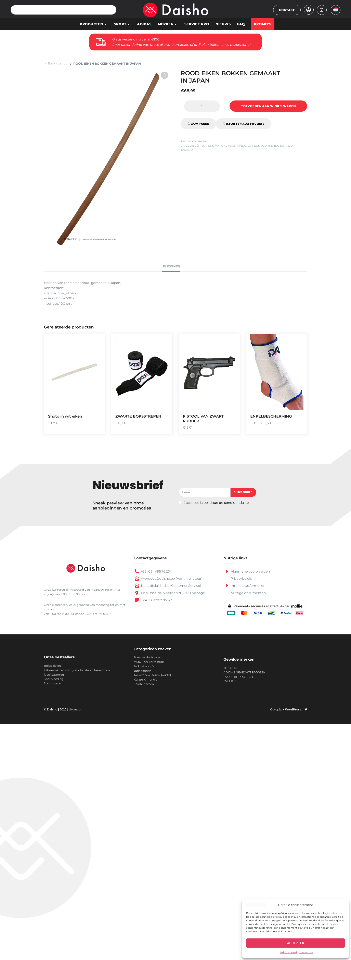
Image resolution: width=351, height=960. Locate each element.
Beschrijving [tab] (171, 266)
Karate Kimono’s (145, 679)
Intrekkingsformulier (247, 586)
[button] (164, 75)
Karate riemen (144, 684)
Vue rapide (96, 404)
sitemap (74, 709)
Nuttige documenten (248, 593)
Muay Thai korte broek (149, 661)
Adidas (144, 24)
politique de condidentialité (226, 503)
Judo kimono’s (144, 666)
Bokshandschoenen (147, 657)
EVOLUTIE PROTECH (238, 677)
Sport (120, 24)
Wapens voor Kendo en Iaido (270, 145)
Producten (91, 24)
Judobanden (142, 670)
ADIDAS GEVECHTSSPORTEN (244, 672)
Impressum (306, 952)
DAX (190, 149)
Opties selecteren (96, 380)
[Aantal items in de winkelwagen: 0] (322, 10)
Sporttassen (52, 683)
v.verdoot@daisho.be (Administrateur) (171, 578)
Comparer (200, 124)
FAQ (241, 24)
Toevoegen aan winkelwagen (268, 106)
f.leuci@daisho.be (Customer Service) (170, 586)
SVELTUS (229, 681)
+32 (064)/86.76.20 (155, 571)
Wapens (208, 145)
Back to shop (57, 63)
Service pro (196, 24)
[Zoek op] (111, 10)
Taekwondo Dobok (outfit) (152, 675)
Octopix (276, 709)
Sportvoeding (53, 679)
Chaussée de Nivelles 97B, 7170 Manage (172, 593)
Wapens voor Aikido (230, 145)
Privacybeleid (288, 952)
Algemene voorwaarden (250, 571)
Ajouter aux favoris (245, 124)
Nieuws (223, 24)
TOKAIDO (230, 668)
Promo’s (262, 24)
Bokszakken (52, 665)
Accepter (296, 943)
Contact (287, 10)
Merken (165, 24)
